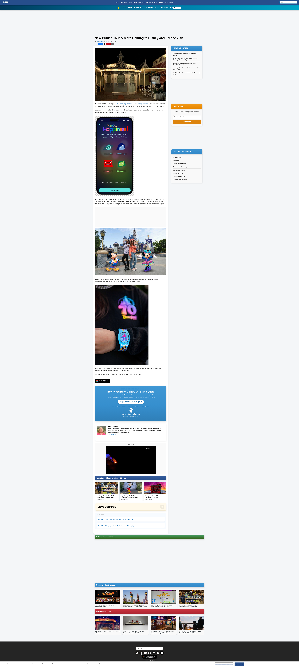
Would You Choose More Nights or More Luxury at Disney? (115, 519)
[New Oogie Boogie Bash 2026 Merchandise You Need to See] (106, 488)
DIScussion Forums (140, 645)
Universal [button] (144, 2)
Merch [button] (165, 2)
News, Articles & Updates (106, 585)
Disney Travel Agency (149, 645)
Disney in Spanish (159, 645)
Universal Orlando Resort (180, 179)
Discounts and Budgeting (180, 166)
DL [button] (139, 2)
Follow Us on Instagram (105, 537)
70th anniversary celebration (124, 104)
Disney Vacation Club (179, 176)
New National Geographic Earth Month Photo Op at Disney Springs (117, 525)
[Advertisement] (130, 216)
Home (96, 34)
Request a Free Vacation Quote (131, 402)
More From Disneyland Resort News (111, 478)
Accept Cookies (239, 664)
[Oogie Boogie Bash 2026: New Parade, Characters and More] (131, 488)
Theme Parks (176, 160)
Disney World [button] (123, 2)
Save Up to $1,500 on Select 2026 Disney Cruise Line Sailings (145, 7)
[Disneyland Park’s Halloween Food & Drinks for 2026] (155, 488)
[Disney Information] (5, 2)
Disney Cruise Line (178, 173)
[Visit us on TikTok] (137, 652)
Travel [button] (170, 2)
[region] (149, 664)
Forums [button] (161, 2)
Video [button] (155, 2)
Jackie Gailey (99, 41)
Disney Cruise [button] (132, 2)
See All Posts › (112, 434)
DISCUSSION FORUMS (182, 152)
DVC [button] (150, 2)
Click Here (176, 7)
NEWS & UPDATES (180, 48)
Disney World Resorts (179, 170)
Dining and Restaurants (179, 163)
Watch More (149, 448)
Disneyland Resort (143, 104)
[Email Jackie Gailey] (109, 438)
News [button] (116, 2)
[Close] (296, 664)
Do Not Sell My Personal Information (224, 664)
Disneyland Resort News (104, 34)
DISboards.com (177, 157)
